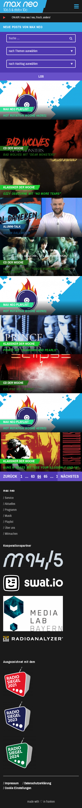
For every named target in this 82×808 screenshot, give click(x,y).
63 (33, 476)
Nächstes (70, 476)
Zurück (10, 476)
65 (45, 476)
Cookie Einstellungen (18, 788)
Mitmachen (11, 533)
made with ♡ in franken (41, 801)
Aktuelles (10, 503)
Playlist (9, 521)
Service (9, 497)
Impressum (12, 783)
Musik (8, 515)
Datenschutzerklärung (37, 783)
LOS (41, 76)
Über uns (10, 527)
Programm (11, 509)
